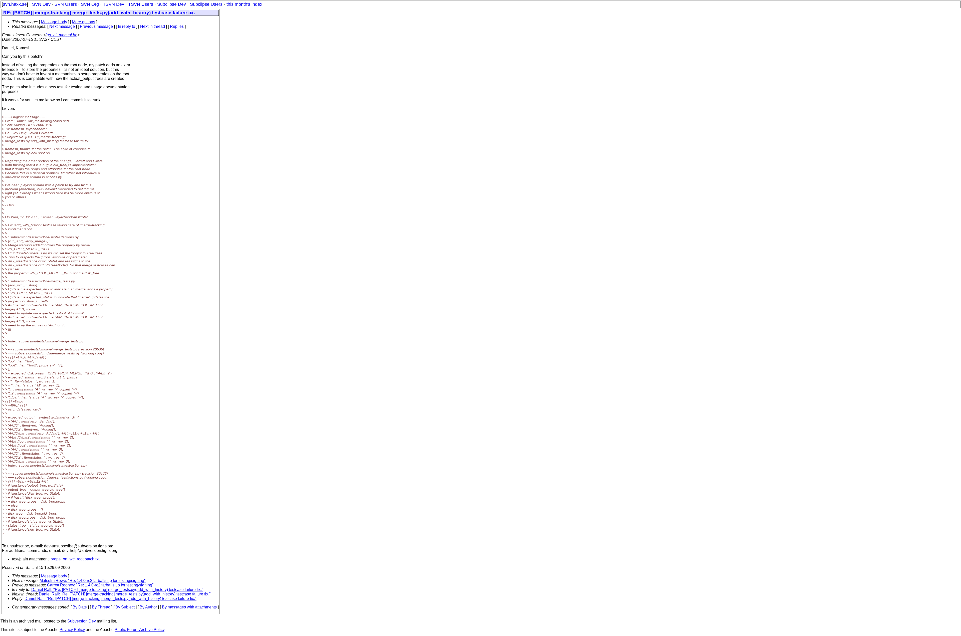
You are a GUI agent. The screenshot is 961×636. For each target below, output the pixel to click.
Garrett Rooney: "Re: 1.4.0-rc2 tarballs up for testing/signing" (100, 585)
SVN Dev (41, 4)
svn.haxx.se (15, 4)
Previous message (96, 26)
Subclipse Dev (171, 4)
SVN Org (90, 4)
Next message (62, 26)
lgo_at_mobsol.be (61, 35)
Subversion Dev (81, 621)
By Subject (125, 607)
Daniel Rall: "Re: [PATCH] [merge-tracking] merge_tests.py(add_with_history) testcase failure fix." (117, 589)
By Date (80, 607)
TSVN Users (140, 4)
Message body (54, 22)
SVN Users (66, 4)
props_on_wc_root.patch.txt (75, 559)
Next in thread (152, 26)
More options (83, 22)
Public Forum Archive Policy (139, 629)
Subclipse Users (206, 4)
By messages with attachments (189, 607)
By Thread (101, 607)
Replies (177, 26)
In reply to (126, 26)
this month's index (244, 4)
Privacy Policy (72, 629)
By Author (148, 607)
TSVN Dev (113, 4)
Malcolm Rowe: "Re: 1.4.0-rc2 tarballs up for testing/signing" (93, 580)
